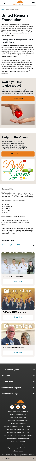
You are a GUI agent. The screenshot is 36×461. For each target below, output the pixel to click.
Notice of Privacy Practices (18, 414)
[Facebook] (12, 407)
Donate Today (18, 98)
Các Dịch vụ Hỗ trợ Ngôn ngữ (23, 436)
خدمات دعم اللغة (11, 448)
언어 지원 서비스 (8, 436)
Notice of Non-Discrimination (18, 417)
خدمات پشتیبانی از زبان (23, 448)
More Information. (18, 154)
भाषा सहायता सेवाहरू (11, 439)
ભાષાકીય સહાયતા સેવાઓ (18, 442)
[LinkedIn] (24, 407)
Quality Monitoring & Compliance (18, 411)
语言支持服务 (28, 426)
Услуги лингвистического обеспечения (18, 445)
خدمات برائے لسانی (18, 451)
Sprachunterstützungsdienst (18, 423)
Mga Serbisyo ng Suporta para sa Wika (18, 429)
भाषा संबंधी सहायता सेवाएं (23, 439)
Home (3, 9)
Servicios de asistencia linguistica (18, 420)
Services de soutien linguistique (13, 426)
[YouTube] (18, 407)
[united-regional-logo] (18, 402)
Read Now (18, 281)
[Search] (3, 2)
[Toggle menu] (33, 3)
